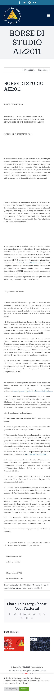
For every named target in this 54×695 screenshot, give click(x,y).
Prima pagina (15, 588)
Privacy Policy (11, 689)
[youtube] (34, 2)
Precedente (29, 70)
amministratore (13, 585)
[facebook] (19, 2)
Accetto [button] (24, 689)
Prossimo (43, 70)
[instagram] (29, 2)
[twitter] (24, 2)
